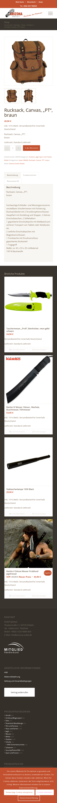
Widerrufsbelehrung (12, 677)
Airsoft (8, 715)
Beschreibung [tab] (12, 175)
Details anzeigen (40, 350)
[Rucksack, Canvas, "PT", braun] (28, 61)
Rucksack (32, 160)
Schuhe (8, 742)
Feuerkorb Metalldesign (14, 723)
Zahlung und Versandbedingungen (18, 681)
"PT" (43, 160)
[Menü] (49, 13)
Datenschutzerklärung (29, 798)
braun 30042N (23, 160)
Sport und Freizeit (45, 157)
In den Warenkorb (31, 148)
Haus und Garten (12, 728)
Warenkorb (31, 2)
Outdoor (32, 157)
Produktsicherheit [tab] (29, 175)
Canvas (38, 160)
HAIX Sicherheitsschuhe (15, 744)
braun (47, 160)
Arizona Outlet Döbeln (17, 164)
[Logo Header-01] (23, 13)
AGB (6, 672)
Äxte (7, 720)
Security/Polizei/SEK (13, 750)
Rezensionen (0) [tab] (13, 181)
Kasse (41, 2)
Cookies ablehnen (44, 792)
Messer (8, 734)
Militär (6, 160)
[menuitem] (19, 2)
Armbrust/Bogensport (14, 718)
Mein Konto (20, 2)
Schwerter (9, 747)
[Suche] (42, 13)
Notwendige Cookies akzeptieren (19, 792)
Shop (6, 22)
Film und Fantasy (12, 726)
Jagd (37, 157)
